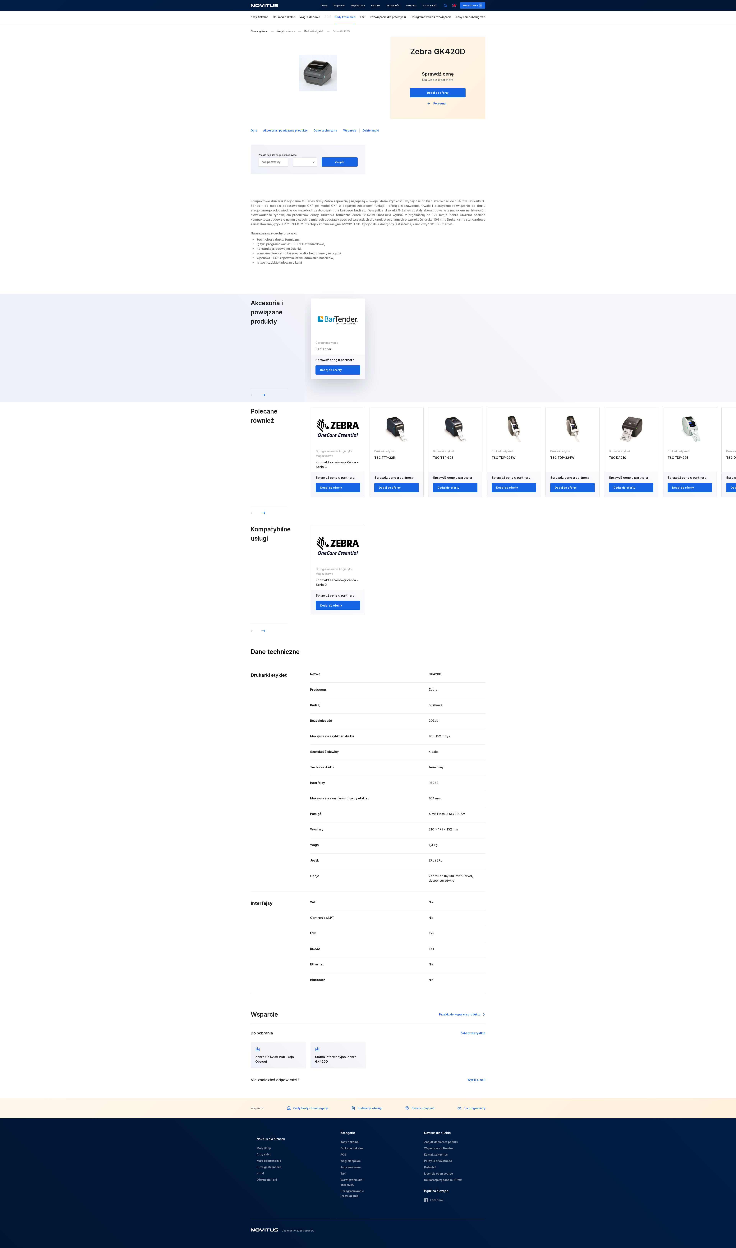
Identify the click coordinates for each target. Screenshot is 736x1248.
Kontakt (375, 5)
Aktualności (393, 5)
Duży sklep (264, 1154)
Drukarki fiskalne (284, 17)
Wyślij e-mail (476, 1079)
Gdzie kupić (429, 5)
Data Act (430, 1167)
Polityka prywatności (438, 1160)
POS (327, 17)
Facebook (436, 1200)
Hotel (260, 1173)
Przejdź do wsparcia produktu (460, 1014)
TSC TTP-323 (443, 458)
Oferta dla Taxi (267, 1179)
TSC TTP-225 (384, 458)
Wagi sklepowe (310, 17)
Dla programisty (474, 1108)
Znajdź (339, 162)
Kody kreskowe (345, 17)
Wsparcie (339, 5)
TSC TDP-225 (678, 458)
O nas (324, 5)
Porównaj (440, 103)
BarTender (323, 349)
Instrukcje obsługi (370, 1108)
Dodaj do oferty (438, 92)
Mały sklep (264, 1148)
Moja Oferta (472, 5)
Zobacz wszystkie (472, 1033)
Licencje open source (438, 1173)
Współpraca (358, 5)
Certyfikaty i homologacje (311, 1108)
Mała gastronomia (269, 1160)
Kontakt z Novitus (436, 1154)
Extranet (411, 5)
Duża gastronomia (269, 1167)
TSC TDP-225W (503, 458)
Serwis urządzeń (423, 1108)
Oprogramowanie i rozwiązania (431, 17)
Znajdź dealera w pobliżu (441, 1142)
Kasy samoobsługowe (470, 17)
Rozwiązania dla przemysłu (388, 17)
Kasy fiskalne (259, 17)
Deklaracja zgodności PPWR (443, 1179)
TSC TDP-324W (562, 458)
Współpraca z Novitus (438, 1148)
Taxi (362, 17)
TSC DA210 (617, 458)
